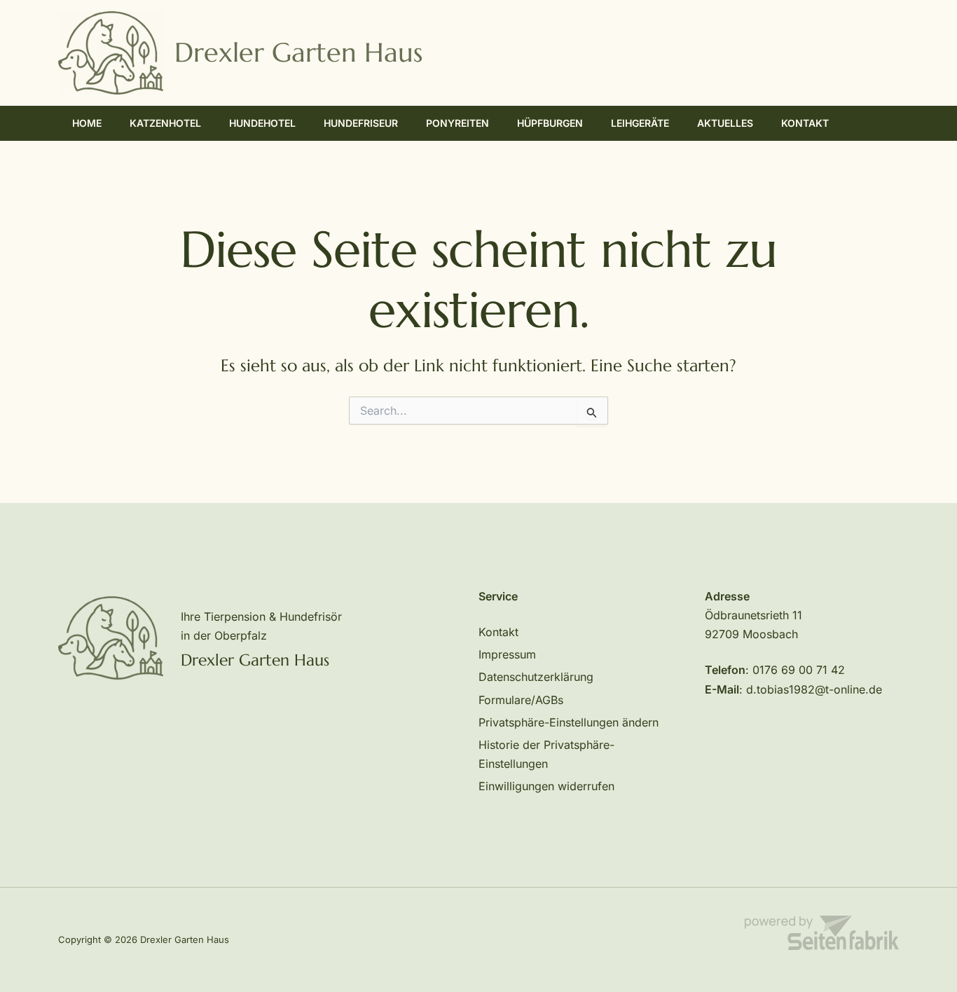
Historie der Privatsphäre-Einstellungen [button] (546, 754)
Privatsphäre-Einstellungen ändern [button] (568, 722)
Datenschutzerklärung (535, 677)
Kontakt (498, 632)
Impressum (507, 654)
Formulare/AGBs (520, 700)
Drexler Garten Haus (298, 52)
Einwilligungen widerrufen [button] (546, 786)
